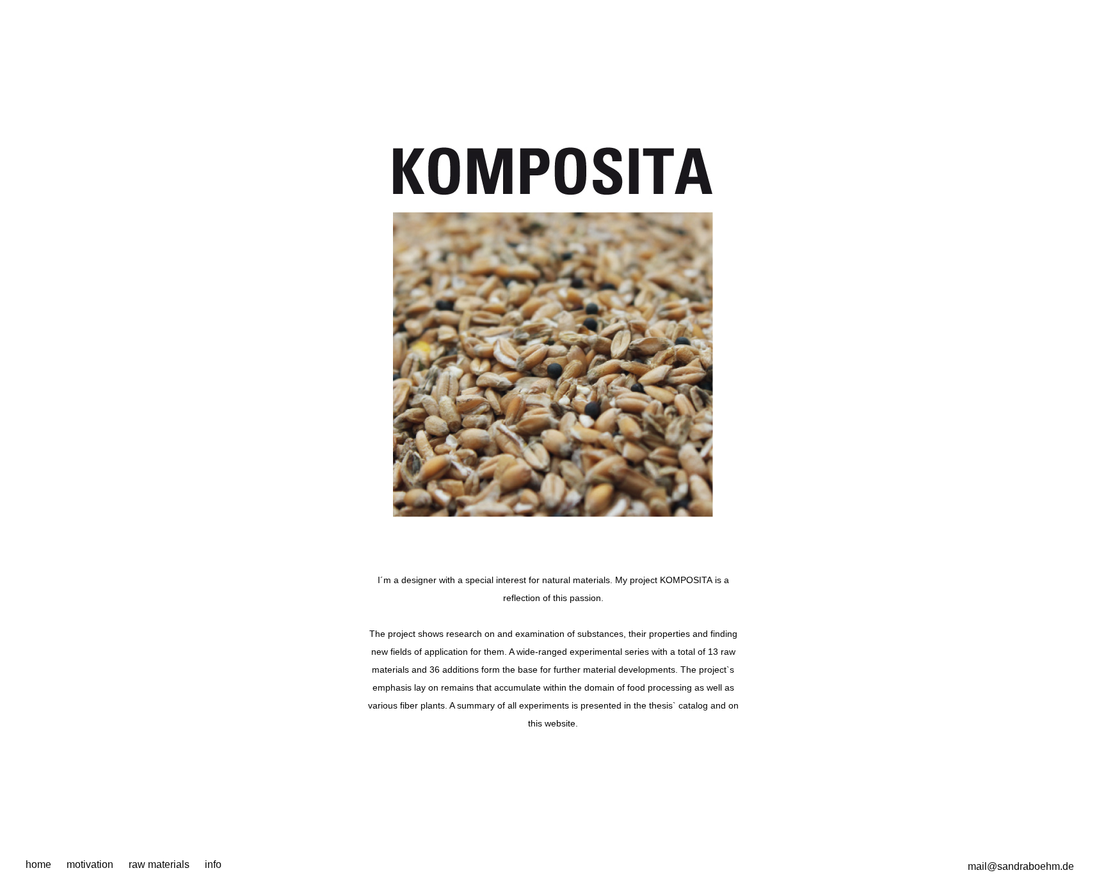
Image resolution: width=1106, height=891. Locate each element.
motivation (90, 864)
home (38, 864)
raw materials (159, 864)
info (213, 864)
